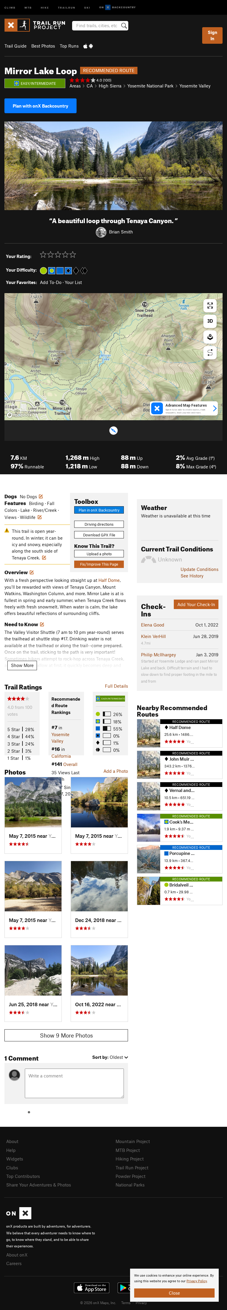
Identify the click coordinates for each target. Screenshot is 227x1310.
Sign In (212, 35)
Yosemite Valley (194, 85)
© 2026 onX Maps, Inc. (98, 1303)
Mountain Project (133, 1141)
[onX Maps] (18, 1217)
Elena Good (152, 624)
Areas (75, 85)
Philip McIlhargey (158, 654)
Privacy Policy (197, 1281)
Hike (45, 7)
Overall (70, 764)
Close (174, 1293)
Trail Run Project (132, 1167)
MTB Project (128, 1150)
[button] (10, 165)
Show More (22, 665)
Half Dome (109, 580)
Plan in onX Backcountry (99, 510)
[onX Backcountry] (117, 7)
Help (11, 1150)
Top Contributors (23, 1176)
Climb (10, 7)
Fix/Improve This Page (99, 564)
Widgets (14, 1158)
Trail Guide (15, 45)
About (12, 1141)
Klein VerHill (153, 636)
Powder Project (130, 1176)
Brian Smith (121, 231)
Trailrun (66, 7)
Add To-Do (50, 282)
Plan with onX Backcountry (40, 105)
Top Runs (69, 45)
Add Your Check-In (196, 604)
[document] (174, 1285)
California (61, 756)
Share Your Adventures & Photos (38, 1184)
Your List (73, 282)
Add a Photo (115, 771)
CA (90, 85)
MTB (28, 7)
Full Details (116, 686)
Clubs (12, 1167)
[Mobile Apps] (88, 45)
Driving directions (99, 524)
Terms (126, 1303)
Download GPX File (99, 535)
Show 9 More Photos (66, 1035)
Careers (14, 1263)
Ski (87, 7)
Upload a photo (99, 553)
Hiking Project (130, 1158)
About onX (16, 1254)
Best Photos (43, 45)
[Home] (37, 25)
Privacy (141, 1303)
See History (192, 575)
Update (199, 569)
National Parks (130, 1184)
